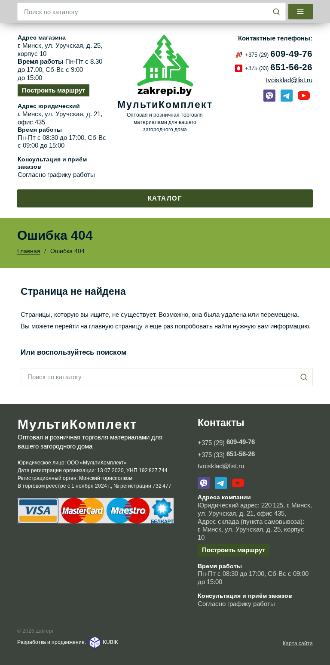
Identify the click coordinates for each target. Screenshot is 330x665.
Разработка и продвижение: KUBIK (67, 642)
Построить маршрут (53, 90)
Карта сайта (298, 643)
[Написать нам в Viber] (269, 96)
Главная (28, 251)
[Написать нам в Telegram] (287, 96)
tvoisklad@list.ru (289, 80)
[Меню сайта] (300, 11)
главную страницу (116, 326)
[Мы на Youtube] (304, 96)
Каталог (165, 198)
